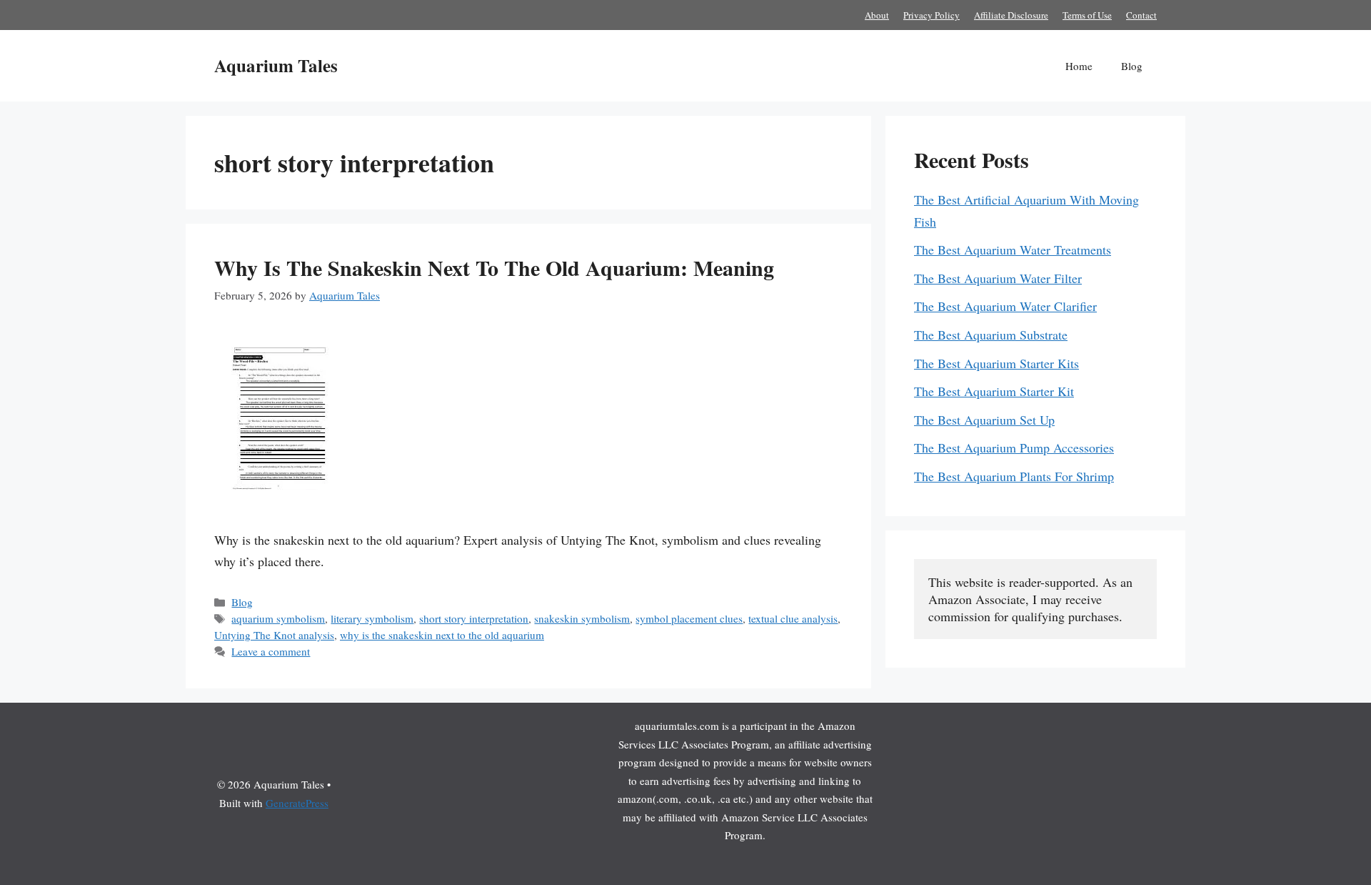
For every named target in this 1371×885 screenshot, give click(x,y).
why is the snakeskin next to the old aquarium (442, 635)
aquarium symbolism (278, 618)
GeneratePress (297, 803)
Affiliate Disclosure (1011, 15)
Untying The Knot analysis (274, 635)
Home (1079, 66)
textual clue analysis (793, 618)
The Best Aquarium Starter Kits (996, 363)
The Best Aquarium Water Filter (998, 278)
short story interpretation (473, 618)
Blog (1131, 66)
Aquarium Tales (276, 65)
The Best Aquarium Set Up (984, 419)
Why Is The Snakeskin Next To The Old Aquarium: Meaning (494, 267)
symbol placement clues (689, 618)
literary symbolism (372, 618)
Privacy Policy (931, 15)
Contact (1141, 15)
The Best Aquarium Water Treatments (1012, 249)
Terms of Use (1087, 15)
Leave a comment (270, 651)
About (877, 15)
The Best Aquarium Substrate (991, 334)
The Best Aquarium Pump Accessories (1014, 447)
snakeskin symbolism (582, 618)
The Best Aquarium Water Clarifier (1005, 306)
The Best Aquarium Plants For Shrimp (1014, 476)
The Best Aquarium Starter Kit (994, 391)
